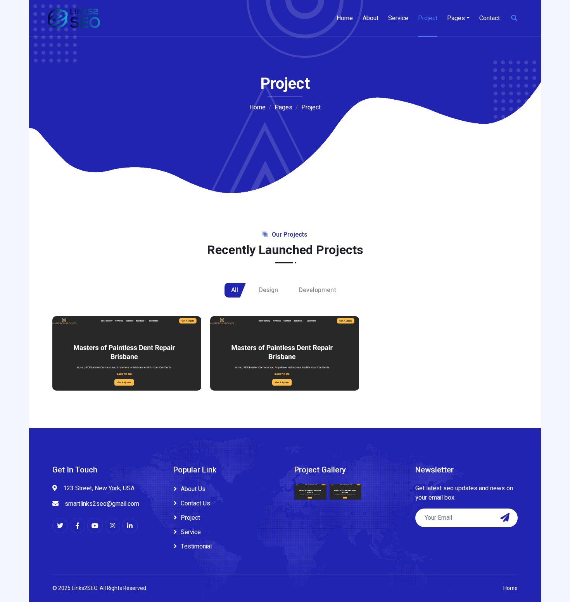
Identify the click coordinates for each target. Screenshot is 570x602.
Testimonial (196, 546)
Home (345, 18)
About (370, 18)
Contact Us (195, 503)
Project (427, 18)
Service (398, 18)
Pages (456, 18)
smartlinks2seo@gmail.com (102, 504)
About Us (193, 489)
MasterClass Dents (97, 374)
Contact (489, 18)
